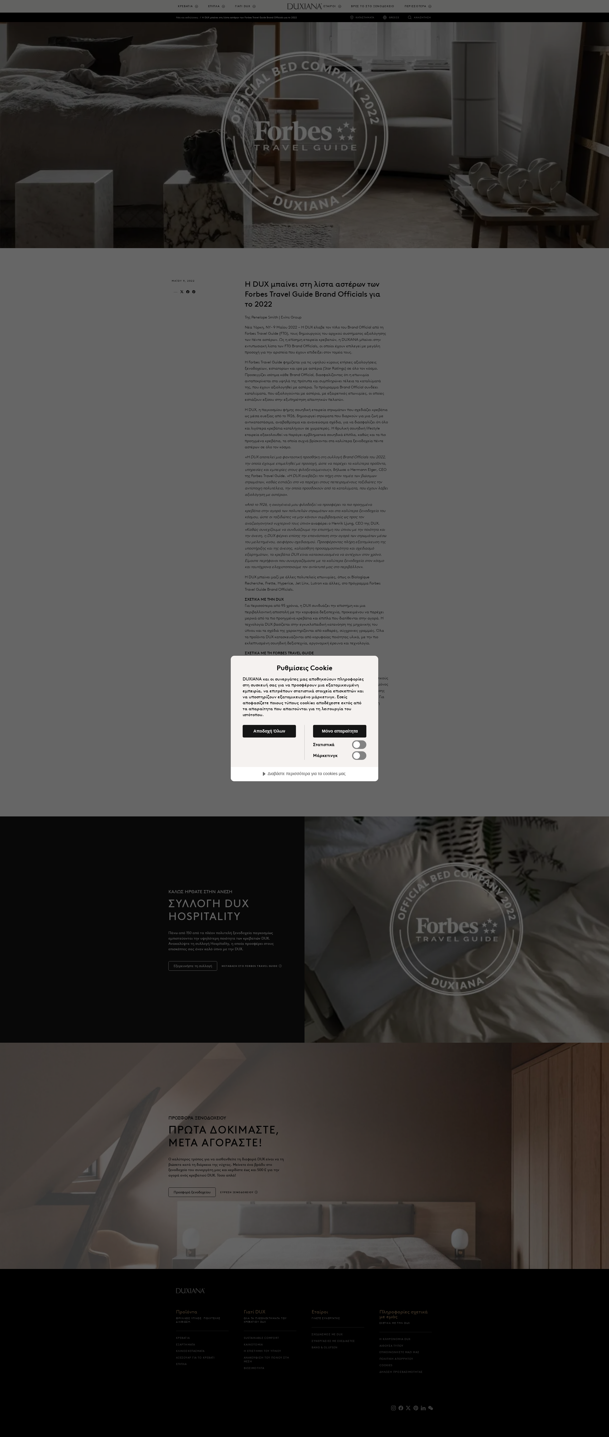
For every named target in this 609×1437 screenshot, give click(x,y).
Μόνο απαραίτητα (340, 731)
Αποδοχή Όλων (269, 731)
